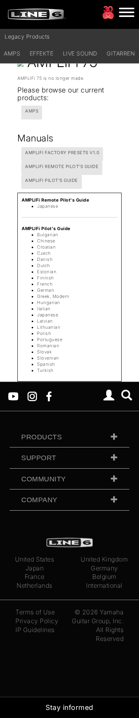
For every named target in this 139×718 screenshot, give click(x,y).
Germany (104, 568)
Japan (34, 568)
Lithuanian (48, 327)
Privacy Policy (36, 621)
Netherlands (35, 585)
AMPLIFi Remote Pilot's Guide (61, 166)
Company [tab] (39, 500)
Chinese (46, 241)
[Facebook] (48, 396)
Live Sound (80, 53)
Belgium (104, 576)
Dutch (43, 265)
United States (34, 559)
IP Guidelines (35, 630)
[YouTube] (13, 396)
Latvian (45, 321)
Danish (45, 259)
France (35, 576)
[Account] (109, 396)
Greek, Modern (53, 296)
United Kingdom (104, 559)
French (45, 284)
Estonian (46, 271)
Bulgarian (47, 234)
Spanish (46, 364)
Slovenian (48, 358)
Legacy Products (27, 36)
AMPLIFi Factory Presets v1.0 (62, 152)
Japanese (47, 206)
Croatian (46, 247)
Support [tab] (38, 458)
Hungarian (48, 302)
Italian (44, 308)
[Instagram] (32, 396)
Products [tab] (41, 437)
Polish (44, 333)
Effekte (42, 53)
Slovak (44, 352)
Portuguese (49, 339)
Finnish (45, 278)
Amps (12, 53)
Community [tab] (43, 479)
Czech (44, 253)
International (104, 585)
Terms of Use (35, 612)
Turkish (45, 370)
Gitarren (121, 53)
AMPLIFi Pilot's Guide (51, 180)
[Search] (126, 396)
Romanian (48, 345)
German (45, 290)
